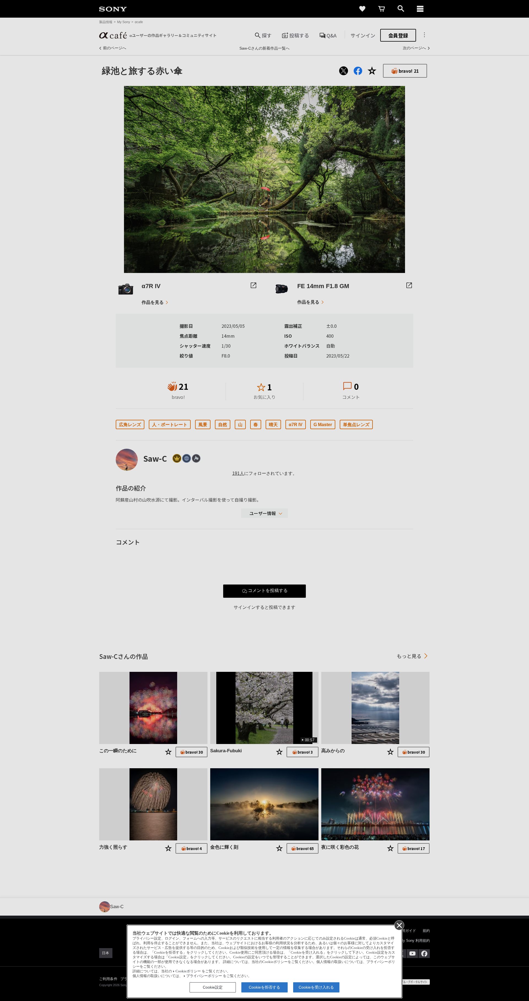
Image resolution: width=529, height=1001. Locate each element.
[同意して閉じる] (399, 925)
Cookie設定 (213, 987)
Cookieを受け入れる (316, 987)
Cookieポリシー (188, 971)
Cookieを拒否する (264, 987)
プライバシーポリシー (204, 976)
